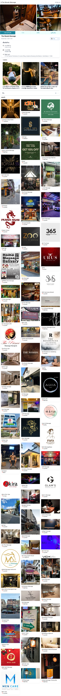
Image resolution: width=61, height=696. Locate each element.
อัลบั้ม (38, 32)
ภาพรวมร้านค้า (7, 32)
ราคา (23, 32)
